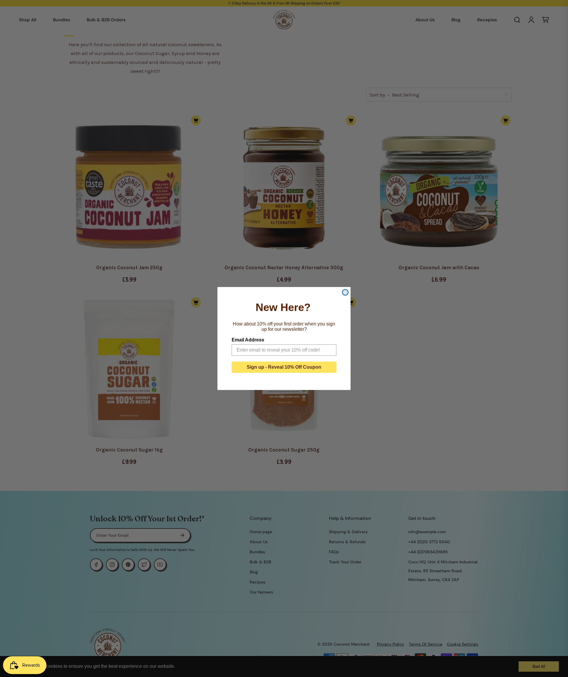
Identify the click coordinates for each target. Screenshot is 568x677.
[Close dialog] (345, 292)
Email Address (248, 339)
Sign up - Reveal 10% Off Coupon (284, 367)
